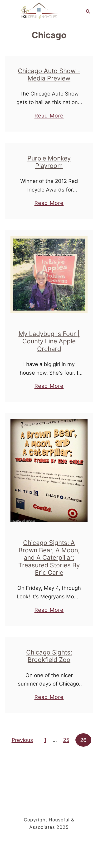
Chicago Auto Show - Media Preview (49, 74)
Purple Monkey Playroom (49, 161)
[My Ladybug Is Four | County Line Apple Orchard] (49, 274)
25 (66, 740)
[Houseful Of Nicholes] (39, 11)
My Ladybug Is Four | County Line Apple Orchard (49, 341)
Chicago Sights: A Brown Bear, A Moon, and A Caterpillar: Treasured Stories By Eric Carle (49, 557)
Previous (22, 740)
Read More (49, 116)
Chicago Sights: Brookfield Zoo (49, 656)
